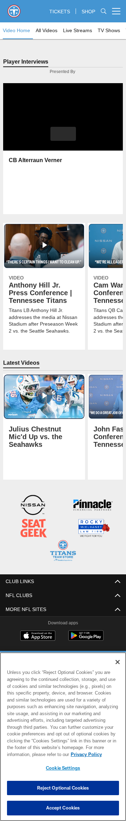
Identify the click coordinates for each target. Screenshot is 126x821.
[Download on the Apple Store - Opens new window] (38, 636)
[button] (63, 134)
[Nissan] (33, 506)
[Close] (117, 662)
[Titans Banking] (93, 506)
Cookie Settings (63, 768)
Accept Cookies (63, 808)
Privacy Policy (30, 754)
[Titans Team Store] (63, 551)
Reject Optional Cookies (63, 788)
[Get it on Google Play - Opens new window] (86, 638)
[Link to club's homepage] (14, 8)
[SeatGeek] (34, 528)
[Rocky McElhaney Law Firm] (93, 528)
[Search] (103, 11)
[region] (63, 736)
